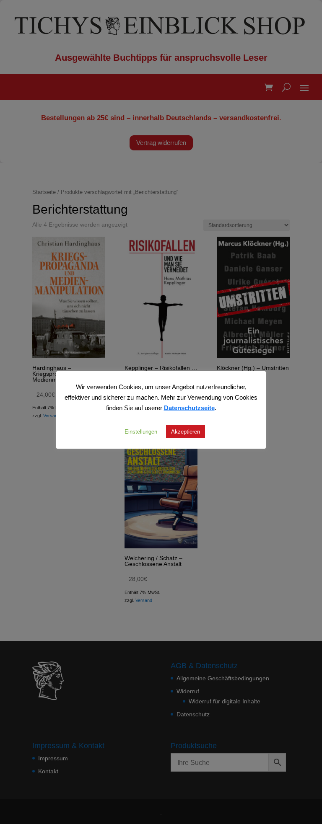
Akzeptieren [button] (185, 431)
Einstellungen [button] (141, 431)
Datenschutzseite (189, 407)
